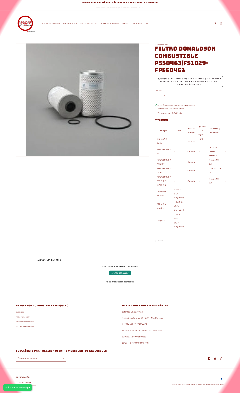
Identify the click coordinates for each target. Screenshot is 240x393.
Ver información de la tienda (170, 113)
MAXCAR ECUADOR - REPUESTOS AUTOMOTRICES (194, 384)
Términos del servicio (25, 322)
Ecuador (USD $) (24, 383)
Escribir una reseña (120, 273)
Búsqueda (20, 312)
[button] (215, 23)
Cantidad (158, 90)
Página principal (23, 317)
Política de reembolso (25, 326)
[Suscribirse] (63, 358)
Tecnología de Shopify (217, 384)
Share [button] (160, 240)
